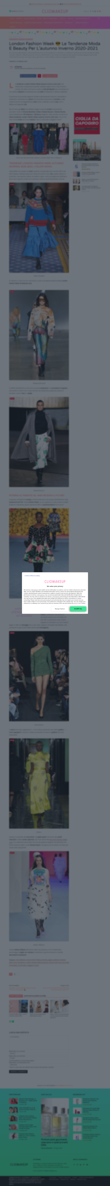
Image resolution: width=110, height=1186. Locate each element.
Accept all (78, 609)
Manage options (60, 609)
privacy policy (77, 603)
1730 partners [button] (34, 590)
